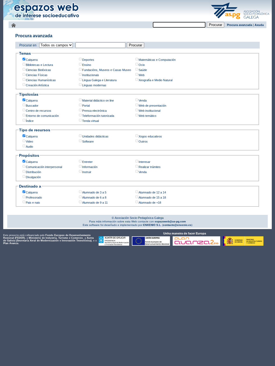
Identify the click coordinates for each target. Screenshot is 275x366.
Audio (29, 146)
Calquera (32, 59)
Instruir (86, 172)
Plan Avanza (10, 243)
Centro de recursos (38, 110)
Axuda (259, 25)
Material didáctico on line (98, 100)
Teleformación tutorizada (98, 115)
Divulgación (33, 177)
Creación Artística (37, 85)
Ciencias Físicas (37, 75)
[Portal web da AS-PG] (240, 19)
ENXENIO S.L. (151, 224)
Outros (143, 141)
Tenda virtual (90, 120)
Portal (86, 105)
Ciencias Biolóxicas (38, 70)
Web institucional (149, 110)
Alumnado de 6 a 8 (94, 197)
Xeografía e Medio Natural (155, 80)
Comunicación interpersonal (44, 167)
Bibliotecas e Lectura (39, 64)
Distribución (33, 172)
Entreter (87, 161)
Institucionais (90, 75)
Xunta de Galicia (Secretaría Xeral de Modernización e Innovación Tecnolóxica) (48, 239)
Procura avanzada (239, 25)
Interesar (144, 161)
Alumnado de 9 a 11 (95, 202)
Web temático (147, 115)
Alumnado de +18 (150, 202)
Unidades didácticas (95, 136)
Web (141, 75)
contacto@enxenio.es (177, 224)
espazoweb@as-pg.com (170, 221)
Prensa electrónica (94, 110)
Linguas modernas (94, 85)
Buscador (32, 105)
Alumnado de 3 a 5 (94, 192)
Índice (30, 120)
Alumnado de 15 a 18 (152, 197)
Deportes (88, 59)
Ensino (86, 64)
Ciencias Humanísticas (41, 80)
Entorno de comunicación (42, 115)
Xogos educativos (150, 136)
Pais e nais (33, 202)
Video (29, 141)
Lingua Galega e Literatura (99, 80)
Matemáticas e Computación (157, 59)
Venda (143, 100)
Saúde (143, 70)
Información (89, 167)
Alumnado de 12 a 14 (152, 192)
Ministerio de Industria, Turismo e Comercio (56, 238)
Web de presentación (152, 105)
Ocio (142, 64)
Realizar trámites (150, 167)
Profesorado (34, 197)
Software (88, 141)
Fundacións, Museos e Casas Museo (106, 70)
